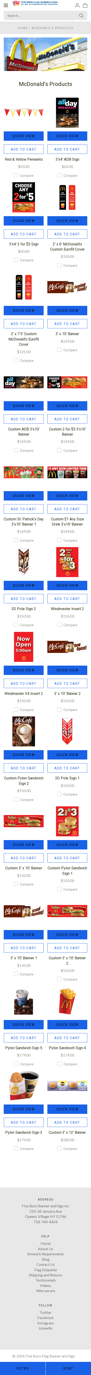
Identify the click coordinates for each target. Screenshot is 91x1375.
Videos (45, 1285)
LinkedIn (45, 1328)
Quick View (24, 136)
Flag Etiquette (45, 1270)
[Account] (77, 5)
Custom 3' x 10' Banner (23, 868)
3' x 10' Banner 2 (67, 693)
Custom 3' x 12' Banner (67, 1132)
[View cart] (85, 5)
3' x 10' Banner (67, 334)
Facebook (45, 1317)
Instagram (45, 1323)
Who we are (45, 1290)
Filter (23, 1368)
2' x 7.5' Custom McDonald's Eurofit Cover (23, 339)
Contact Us (45, 1264)
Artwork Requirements (45, 1254)
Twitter (45, 1312)
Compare (27, 176)
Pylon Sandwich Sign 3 (23, 1132)
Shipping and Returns (45, 1275)
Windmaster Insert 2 (67, 609)
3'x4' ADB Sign (67, 159)
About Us (45, 1248)
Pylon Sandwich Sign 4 (67, 1048)
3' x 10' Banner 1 (23, 958)
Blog (45, 1259)
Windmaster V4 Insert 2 (23, 693)
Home (23, 28)
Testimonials (45, 1280)
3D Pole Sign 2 (23, 609)
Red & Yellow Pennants (24, 159)
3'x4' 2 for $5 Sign (23, 244)
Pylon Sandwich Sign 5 (23, 1048)
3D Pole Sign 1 (67, 778)
